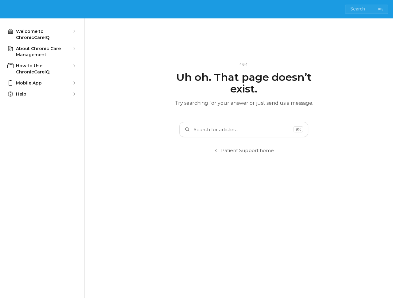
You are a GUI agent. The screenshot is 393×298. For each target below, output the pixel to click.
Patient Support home (247, 150)
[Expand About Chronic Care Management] (74, 48)
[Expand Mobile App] (74, 83)
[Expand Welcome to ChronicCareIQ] (74, 31)
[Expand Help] (74, 94)
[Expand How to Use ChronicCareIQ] (74, 65)
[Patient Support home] (6, 9)
